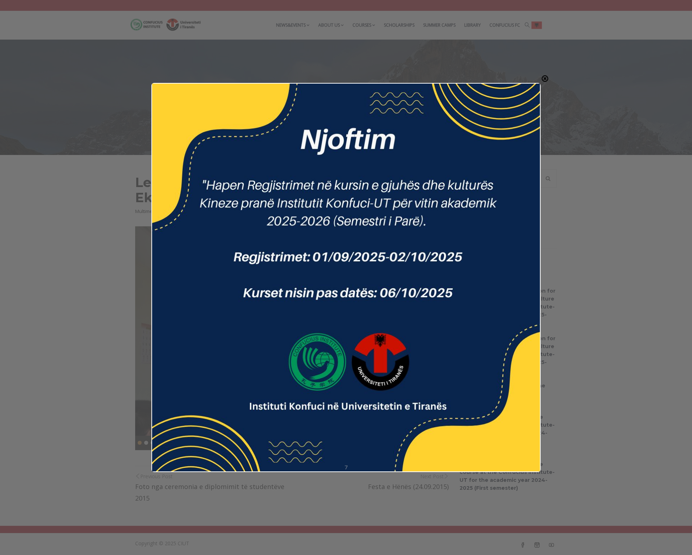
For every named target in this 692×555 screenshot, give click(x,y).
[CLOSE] (545, 78)
